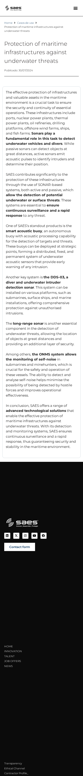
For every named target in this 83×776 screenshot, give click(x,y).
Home (8, 22)
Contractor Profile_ (16, 773)
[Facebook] (43, 536)
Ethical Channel (14, 768)
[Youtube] (34, 536)
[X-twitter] (16, 536)
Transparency (13, 763)
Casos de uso (25, 22)
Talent (9, 656)
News (8, 666)
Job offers (12, 661)
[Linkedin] (7, 536)
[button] (75, 8)
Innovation (13, 651)
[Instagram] (25, 536)
